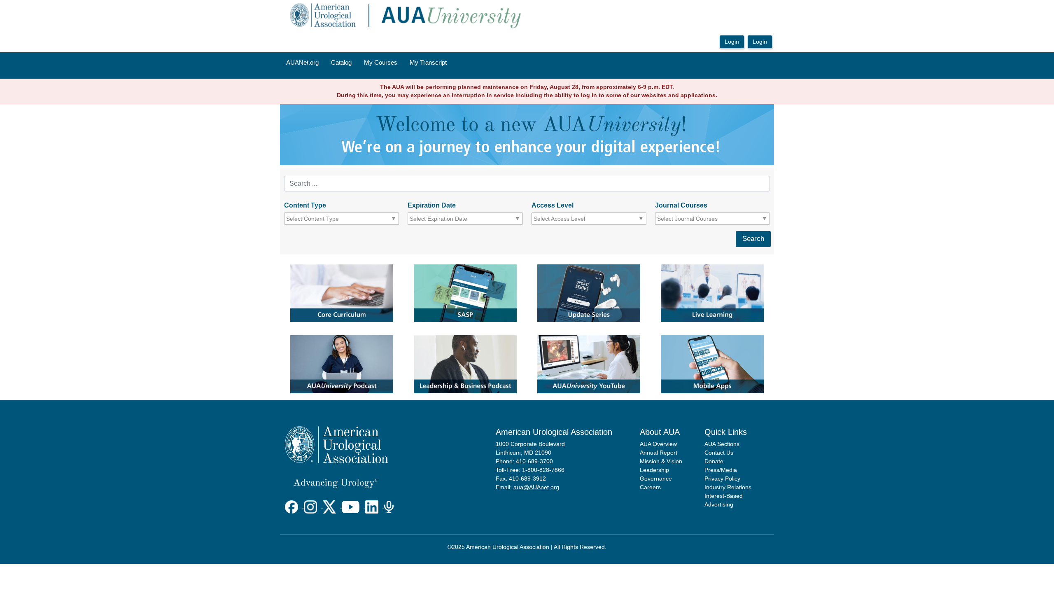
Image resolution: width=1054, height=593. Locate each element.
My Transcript (428, 62)
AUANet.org (302, 62)
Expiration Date (432, 205)
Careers (650, 487)
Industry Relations (727, 487)
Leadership (654, 470)
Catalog (341, 62)
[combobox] (323, 218)
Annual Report (658, 452)
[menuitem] (302, 63)
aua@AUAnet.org (536, 487)
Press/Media (720, 470)
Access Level (553, 205)
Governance (656, 478)
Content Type (305, 205)
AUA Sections (721, 444)
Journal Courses (681, 205)
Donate (713, 461)
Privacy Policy (722, 478)
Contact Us (718, 452)
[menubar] (366, 63)
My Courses (380, 62)
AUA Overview (658, 444)
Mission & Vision (661, 461)
